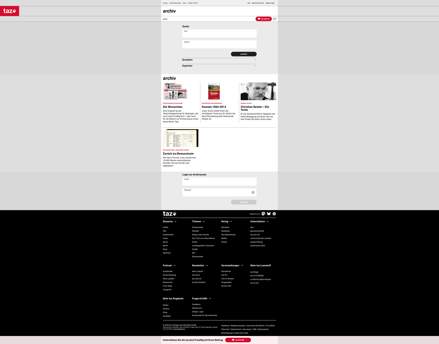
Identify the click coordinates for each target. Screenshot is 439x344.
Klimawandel (197, 227)
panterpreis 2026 (257, 245)
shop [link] (184, 3)
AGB (255, 329)
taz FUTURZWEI (257, 275)
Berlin (165, 245)
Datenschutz (236, 329)
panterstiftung (256, 242)
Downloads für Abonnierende (204, 315)
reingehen (167, 289)
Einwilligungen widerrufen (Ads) (234, 333)
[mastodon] (263, 215)
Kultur (165, 238)
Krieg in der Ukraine (200, 234)
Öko (164, 231)
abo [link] (249, 3)
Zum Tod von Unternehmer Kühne (203, 240)
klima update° (169, 278)
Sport (165, 242)
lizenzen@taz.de (179, 329)
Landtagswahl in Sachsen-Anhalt (203, 247)
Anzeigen (167, 316)
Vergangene (226, 282)
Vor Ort (224, 275)
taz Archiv (254, 283)
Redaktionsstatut (238, 325)
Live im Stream (227, 278)
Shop (165, 312)
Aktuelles (225, 227)
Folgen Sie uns (254, 214)
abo (252, 227)
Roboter (195, 231)
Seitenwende (262, 329)
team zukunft (197, 271)
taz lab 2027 (226, 286)
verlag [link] (165, 3)
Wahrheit (167, 253)
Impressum (247, 329)
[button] (275, 19)
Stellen (224, 238)
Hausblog (225, 231)
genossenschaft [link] (258, 3)
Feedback (196, 304)
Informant (225, 329)
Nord (165, 249)
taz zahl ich (255, 234)
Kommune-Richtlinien (255, 325)
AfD (193, 253)
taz (170, 213)
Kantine (166, 309)
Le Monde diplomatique (260, 279)
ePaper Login (197, 312)
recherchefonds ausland (260, 238)
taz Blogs (254, 272)
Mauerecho (168, 282)
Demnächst (226, 271)
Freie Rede (167, 286)
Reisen (166, 305)
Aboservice (197, 308)
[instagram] (274, 215)
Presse (224, 242)
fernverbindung (169, 275)
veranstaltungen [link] (175, 3)
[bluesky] (269, 215)
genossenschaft (257, 231)
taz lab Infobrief (198, 282)
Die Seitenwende (228, 234)
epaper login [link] (269, 3)
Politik (165, 227)
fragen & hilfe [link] (193, 3)
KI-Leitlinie (270, 325)
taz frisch (196, 275)
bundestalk (167, 271)
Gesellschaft (168, 234)
